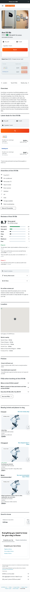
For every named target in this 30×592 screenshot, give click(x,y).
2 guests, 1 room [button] (7, 45)
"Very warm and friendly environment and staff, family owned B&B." (13, 251)
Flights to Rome (8, 549)
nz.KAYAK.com (4, 587)
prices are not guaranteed (7, 569)
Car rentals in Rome (9, 551)
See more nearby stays (23, 411)
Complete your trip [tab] (8, 540)
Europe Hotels (16, 587)
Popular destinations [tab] (21, 540)
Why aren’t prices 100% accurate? (11, 579)
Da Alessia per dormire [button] (7, 464)
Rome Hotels (15, 588)
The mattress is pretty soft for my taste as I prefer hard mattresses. (13, 263)
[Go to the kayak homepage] (10, 6)
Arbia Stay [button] (4, 430)
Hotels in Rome (7, 553)
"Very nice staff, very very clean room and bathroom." (14, 255)
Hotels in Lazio (8, 588)
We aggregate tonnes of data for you (12, 576)
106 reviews (18, 35)
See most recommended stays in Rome (23, 475)
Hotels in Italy (24, 587)
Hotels (10, 587)
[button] (28, 1)
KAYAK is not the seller (8, 574)
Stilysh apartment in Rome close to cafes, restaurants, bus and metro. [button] (11, 496)
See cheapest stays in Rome (23, 443)
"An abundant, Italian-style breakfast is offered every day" (15, 248)
